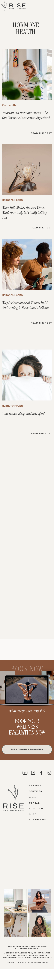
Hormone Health (12, 200)
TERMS (30, 962)
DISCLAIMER (41, 962)
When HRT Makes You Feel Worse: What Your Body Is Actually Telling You (24, 212)
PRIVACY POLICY (15, 962)
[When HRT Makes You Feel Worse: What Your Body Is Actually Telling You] (27, 169)
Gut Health (9, 105)
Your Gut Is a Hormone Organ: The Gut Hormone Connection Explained (26, 115)
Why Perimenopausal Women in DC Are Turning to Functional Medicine (25, 305)
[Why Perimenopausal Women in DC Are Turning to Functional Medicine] (27, 264)
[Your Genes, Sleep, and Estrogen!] (27, 375)
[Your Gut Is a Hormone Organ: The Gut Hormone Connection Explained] (27, 74)
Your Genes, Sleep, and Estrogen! (23, 413)
